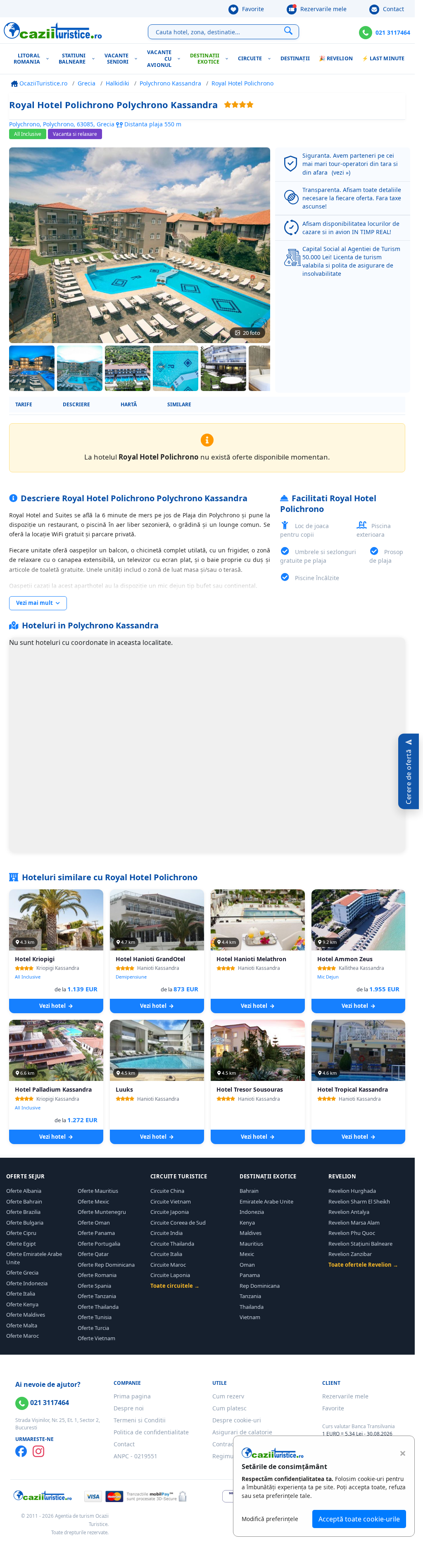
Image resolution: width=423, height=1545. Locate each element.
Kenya (247, 1222)
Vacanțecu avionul (159, 59)
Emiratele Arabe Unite (266, 1201)
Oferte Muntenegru (102, 1212)
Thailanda (252, 1306)
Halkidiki (117, 83)
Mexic (247, 1254)
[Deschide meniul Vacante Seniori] (138, 59)
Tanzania (250, 1296)
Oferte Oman (94, 1222)
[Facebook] (21, 1451)
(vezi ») (341, 172)
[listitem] (32, 368)
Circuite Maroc (168, 1264)
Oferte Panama (96, 1233)
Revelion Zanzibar (350, 1254)
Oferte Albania (23, 1190)
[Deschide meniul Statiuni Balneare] (95, 59)
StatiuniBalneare (72, 59)
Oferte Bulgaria (24, 1222)
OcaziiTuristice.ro (42, 83)
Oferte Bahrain (24, 1201)
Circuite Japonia (169, 1212)
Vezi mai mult (35, 603)
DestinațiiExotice (204, 59)
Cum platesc (229, 1408)
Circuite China (167, 1190)
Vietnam (250, 1317)
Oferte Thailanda (98, 1306)
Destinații (295, 58)
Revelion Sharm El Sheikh (359, 1201)
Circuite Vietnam (170, 1201)
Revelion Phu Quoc (351, 1233)
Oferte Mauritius (98, 1190)
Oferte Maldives (25, 1314)
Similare (179, 404)
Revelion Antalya (348, 1212)
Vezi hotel (53, 1005)
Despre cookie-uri (236, 1420)
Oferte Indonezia (27, 1283)
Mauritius (251, 1243)
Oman (247, 1264)
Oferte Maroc (22, 1335)
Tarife (23, 404)
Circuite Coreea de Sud (178, 1222)
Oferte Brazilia (23, 1212)
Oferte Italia (20, 1293)
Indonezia (252, 1212)
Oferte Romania (97, 1275)
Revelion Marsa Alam (354, 1222)
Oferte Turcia (93, 1328)
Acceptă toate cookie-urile (359, 1519)
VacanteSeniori (117, 59)
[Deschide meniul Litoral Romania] (49, 59)
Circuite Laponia (170, 1275)
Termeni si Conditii (140, 1420)
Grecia (86, 83)
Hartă (129, 404)
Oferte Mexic (93, 1201)
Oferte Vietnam (96, 1338)
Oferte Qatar (93, 1254)
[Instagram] (38, 1451)
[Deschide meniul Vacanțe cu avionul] (180, 59)
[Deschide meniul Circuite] (271, 59)
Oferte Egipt (21, 1243)
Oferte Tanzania (97, 1296)
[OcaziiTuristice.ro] (52, 30)
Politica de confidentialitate (151, 1432)
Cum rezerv (228, 1396)
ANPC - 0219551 (135, 1456)
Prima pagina (132, 1396)
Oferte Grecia (22, 1272)
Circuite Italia (166, 1254)
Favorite (252, 9)
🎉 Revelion (336, 58)
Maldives (250, 1233)
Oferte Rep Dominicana (106, 1264)
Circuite (250, 58)
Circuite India (166, 1233)
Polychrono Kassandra (170, 83)
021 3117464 (392, 32)
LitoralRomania (27, 59)
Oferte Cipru (21, 1233)
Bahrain (249, 1190)
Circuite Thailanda (172, 1243)
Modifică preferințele (270, 1519)
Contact (392, 9)
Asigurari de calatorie (242, 1432)
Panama (250, 1275)
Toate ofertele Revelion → (363, 1264)
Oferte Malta (21, 1325)
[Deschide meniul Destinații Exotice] (228, 59)
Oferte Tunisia (95, 1317)
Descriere (76, 404)
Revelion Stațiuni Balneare (360, 1243)
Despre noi (129, 1408)
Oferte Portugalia (99, 1243)
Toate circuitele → (175, 1285)
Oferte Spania (94, 1285)
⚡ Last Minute (383, 58)
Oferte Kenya (22, 1304)
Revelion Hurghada (352, 1190)
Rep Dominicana (260, 1285)
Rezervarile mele (323, 9)
